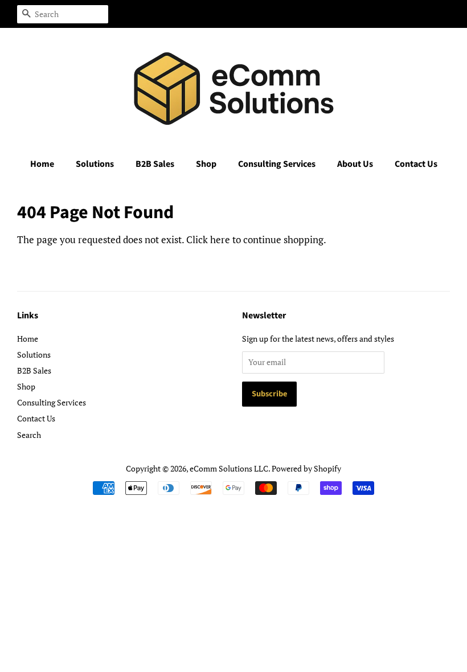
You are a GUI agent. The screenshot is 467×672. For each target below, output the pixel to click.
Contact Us (416, 164)
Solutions (95, 164)
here (220, 239)
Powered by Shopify (306, 468)
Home (42, 164)
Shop (206, 164)
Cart (442, 13)
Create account (378, 13)
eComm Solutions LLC (229, 468)
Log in (323, 13)
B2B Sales (155, 164)
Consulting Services (277, 164)
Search (29, 434)
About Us (355, 164)
